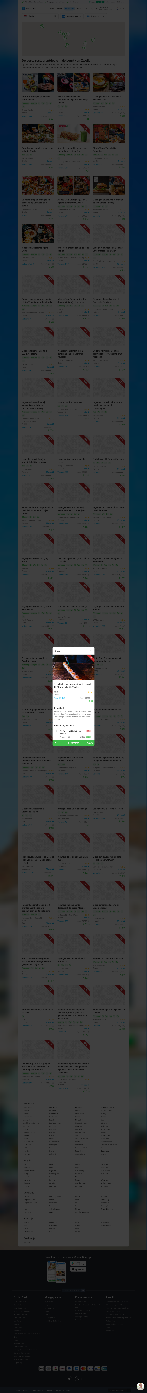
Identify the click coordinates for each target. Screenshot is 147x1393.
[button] (54, 667)
